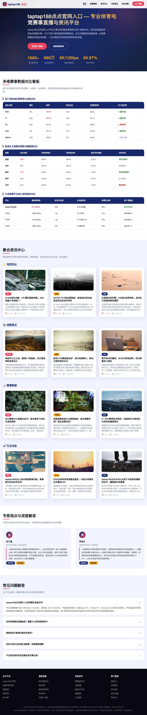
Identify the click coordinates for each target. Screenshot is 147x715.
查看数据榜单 (58, 46)
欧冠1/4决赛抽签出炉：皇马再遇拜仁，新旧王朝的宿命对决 (73, 360)
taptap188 (15, 4)
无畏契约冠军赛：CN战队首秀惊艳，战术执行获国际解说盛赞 (122, 299)
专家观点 (114, 3)
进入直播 (138, 3)
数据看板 (93, 3)
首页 (84, 3)
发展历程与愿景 (8, 685)
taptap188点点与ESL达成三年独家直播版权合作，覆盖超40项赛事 (121, 480)
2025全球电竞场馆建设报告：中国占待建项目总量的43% (73, 480)
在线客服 (114, 685)
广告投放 (78, 697)
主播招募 (78, 685)
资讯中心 (104, 3)
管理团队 (6, 689)
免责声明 (42, 693)
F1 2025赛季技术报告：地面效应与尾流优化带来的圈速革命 (121, 420)
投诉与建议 (115, 693)
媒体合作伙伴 (80, 689)
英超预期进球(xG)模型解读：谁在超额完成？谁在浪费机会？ (72, 420)
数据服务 (78, 693)
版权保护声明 (43, 689)
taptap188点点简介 (10, 681)
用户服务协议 (43, 681)
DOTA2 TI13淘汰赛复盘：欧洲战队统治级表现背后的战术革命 (72, 299)
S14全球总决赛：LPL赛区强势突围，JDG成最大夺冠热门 (24, 299)
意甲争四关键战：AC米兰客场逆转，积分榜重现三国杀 (122, 360)
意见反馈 (114, 689)
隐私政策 (42, 685)
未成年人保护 (43, 697)
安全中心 (114, 697)
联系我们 (6, 693)
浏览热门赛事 (37, 46)
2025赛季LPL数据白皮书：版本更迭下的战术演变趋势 (25, 420)
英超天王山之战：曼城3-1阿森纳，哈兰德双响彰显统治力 (25, 360)
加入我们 (6, 697)
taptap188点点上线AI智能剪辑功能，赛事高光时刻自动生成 (24, 480)
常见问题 (125, 3)
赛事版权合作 (80, 681)
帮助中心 (114, 681)
